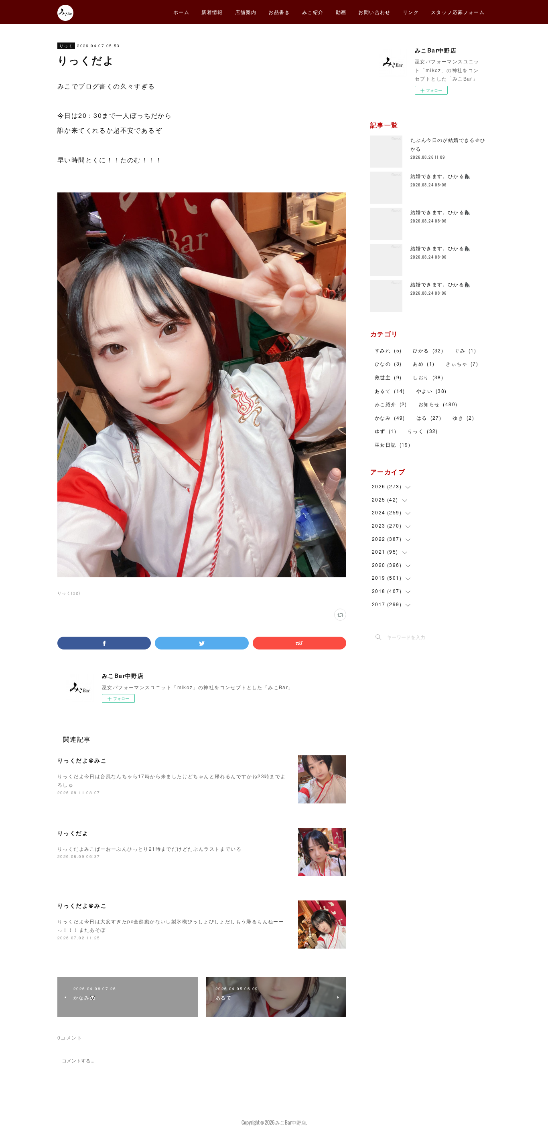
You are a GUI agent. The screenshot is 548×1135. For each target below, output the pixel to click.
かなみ (390, 417)
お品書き (279, 11)
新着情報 (212, 11)
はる (428, 417)
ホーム (181, 11)
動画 (341, 11)
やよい (431, 390)
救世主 (388, 377)
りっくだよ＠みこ (82, 760)
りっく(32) (69, 593)
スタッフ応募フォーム (458, 11)
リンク (411, 11)
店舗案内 (246, 11)
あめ (423, 363)
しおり (428, 377)
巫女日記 (392, 444)
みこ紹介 (313, 11)
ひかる (428, 350)
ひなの (388, 363)
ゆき (463, 417)
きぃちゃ (462, 363)
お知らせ (438, 404)
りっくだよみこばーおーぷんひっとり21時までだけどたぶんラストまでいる (149, 848)
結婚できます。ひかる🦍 (440, 175)
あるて (390, 390)
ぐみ (465, 350)
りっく (66, 46)
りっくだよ (72, 833)
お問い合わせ (374, 11)
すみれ (388, 350)
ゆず (385, 430)
